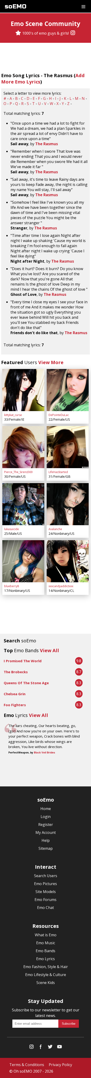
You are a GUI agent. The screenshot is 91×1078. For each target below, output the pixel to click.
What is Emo (45, 934)
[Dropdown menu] (83, 6)
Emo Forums (45, 899)
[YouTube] (59, 1048)
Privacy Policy (60, 1064)
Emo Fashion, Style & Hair (45, 966)
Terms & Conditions (26, 1064)
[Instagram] (73, 33)
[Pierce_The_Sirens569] (23, 447)
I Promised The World (23, 660)
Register (45, 824)
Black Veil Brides (44, 752)
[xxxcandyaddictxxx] (68, 561)
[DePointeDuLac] (68, 390)
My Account (45, 832)
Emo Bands (45, 950)
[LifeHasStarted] (68, 447)
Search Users (45, 875)
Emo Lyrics (45, 958)
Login (46, 816)
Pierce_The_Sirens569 (18, 472)
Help (46, 840)
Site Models (45, 891)
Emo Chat (45, 907)
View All (49, 650)
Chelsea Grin (14, 693)
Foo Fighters (15, 704)
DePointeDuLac (59, 415)
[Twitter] (50, 1048)
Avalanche (55, 529)
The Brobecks (16, 671)
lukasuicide (11, 529)
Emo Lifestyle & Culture (45, 974)
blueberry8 (11, 586)
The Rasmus (46, 143)
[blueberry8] (23, 561)
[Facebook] (41, 1048)
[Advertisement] (45, 771)
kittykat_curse (13, 415)
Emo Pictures (45, 883)
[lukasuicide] (23, 504)
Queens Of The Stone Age (26, 682)
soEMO (15, 6)
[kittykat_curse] (23, 390)
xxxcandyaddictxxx (61, 586)
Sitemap (45, 848)
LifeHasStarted (58, 472)
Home (45, 808)
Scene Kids (45, 982)
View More (50, 362)
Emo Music (45, 942)
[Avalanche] (68, 504)
